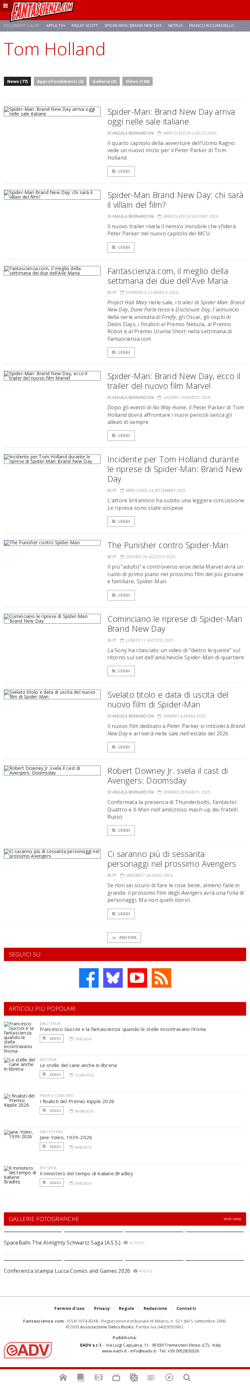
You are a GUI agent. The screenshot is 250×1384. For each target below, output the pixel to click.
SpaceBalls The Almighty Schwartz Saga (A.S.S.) (62, 1242)
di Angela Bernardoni (130, 133)
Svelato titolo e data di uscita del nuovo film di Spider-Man (168, 699)
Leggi (124, 171)
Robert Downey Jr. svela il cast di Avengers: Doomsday (167, 775)
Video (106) (137, 81)
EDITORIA (48, 1059)
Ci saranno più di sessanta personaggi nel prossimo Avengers (171, 858)
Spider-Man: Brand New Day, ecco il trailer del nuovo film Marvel (174, 380)
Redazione (155, 1308)
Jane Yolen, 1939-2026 (66, 1137)
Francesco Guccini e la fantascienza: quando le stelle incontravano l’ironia (123, 1029)
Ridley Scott (85, 25)
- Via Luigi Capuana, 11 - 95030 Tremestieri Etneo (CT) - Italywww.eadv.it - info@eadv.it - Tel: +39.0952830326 (150, 1348)
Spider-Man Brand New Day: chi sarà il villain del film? (175, 199)
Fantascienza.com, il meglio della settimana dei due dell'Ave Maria (167, 275)
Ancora (127, 937)
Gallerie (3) (104, 81)
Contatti (186, 1308)
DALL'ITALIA (50, 1023)
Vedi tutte (233, 1218)
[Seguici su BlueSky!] (113, 978)
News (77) (17, 81)
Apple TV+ (56, 25)
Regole (126, 1308)
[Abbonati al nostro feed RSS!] (161, 978)
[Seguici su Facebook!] (89, 978)
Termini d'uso (69, 1308)
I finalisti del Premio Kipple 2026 (77, 1101)
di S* (112, 292)
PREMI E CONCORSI (57, 1095)
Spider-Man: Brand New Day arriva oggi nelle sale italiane (171, 116)
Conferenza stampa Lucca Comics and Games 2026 (67, 1270)
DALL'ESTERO (51, 1131)
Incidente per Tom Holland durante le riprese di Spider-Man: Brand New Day (175, 469)
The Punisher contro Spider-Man (168, 544)
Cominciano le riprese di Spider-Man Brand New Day (175, 623)
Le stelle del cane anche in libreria (78, 1065)
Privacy (102, 1308)
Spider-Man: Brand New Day (133, 25)
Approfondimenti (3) (60, 81)
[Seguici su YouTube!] (137, 978)
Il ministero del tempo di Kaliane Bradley (86, 1173)
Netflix (175, 25)
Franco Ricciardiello (211, 25)
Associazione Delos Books (107, 1327)
